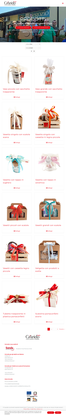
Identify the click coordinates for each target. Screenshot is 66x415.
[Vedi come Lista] (34, 51)
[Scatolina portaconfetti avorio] (49, 296)
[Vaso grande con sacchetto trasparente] (49, 71)
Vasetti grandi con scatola (48, 225)
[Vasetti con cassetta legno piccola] (17, 251)
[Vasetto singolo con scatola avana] (17, 117)
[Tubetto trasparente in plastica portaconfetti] (17, 296)
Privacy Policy (27, 409)
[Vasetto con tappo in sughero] (17, 162)
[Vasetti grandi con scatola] (49, 208)
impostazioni (7, 413)
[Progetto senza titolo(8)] (32, 391)
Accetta (50, 412)
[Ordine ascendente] (39, 44)
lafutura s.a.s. (39, 409)
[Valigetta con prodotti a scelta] (49, 251)
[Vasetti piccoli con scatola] (17, 208)
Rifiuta (58, 412)
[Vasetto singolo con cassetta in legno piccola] (49, 117)
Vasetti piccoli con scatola (16, 225)
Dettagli (17, 97)
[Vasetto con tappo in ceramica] (49, 162)
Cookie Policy (33, 409)
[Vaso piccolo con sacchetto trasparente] (17, 71)
